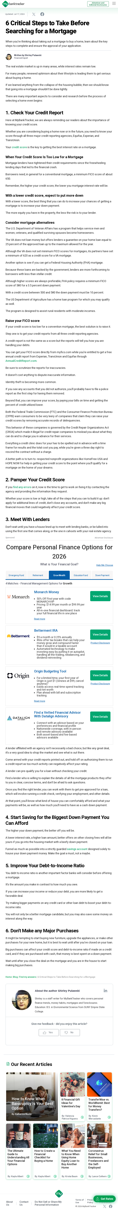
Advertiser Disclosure (104, 538)
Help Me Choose (104, 565)
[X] (104, 1206)
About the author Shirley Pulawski (57, 990)
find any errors (22, 487)
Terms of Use (79, 1201)
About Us (9, 1203)
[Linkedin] (105, 990)
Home (9, 977)
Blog (15, 977)
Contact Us (24, 1203)
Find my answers (27, 977)
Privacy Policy (90, 1201)
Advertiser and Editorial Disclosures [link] (98, 4)
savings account (77, 849)
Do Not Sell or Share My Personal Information (48, 1203)
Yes (50, 1032)
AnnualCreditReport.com (21, 360)
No (71, 1032)
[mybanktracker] (12, 4)
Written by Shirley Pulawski (27, 55)
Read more (39, 619)
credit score (19, 147)
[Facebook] (111, 1206)
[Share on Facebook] (42, 14)
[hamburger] (114, 3)
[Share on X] (33, 14)
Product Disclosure (100, 643)
